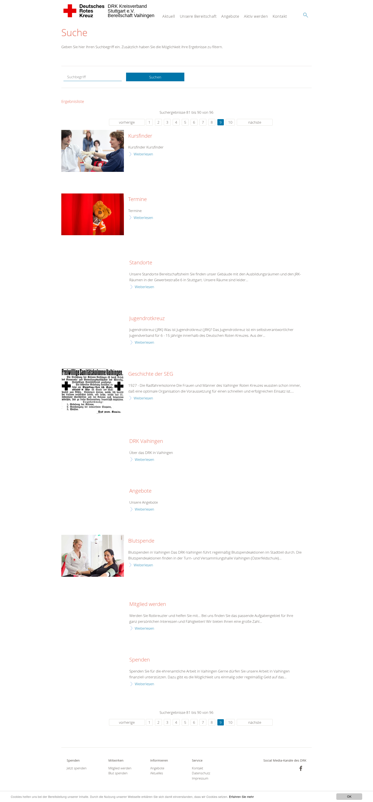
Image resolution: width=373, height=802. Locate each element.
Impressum (200, 778)
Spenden (139, 660)
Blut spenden (118, 773)
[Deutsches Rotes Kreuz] (84, 11)
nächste (254, 122)
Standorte (140, 262)
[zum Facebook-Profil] (300, 768)
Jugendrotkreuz (147, 318)
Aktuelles (156, 773)
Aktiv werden (256, 16)
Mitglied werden (147, 604)
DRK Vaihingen (146, 441)
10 (230, 122)
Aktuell (168, 16)
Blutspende (141, 541)
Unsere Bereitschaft (198, 16)
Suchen (155, 77)
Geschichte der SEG (150, 374)
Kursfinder (140, 136)
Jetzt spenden (77, 768)
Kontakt (280, 16)
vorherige (127, 122)
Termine (137, 199)
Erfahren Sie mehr (241, 796)
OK (349, 796)
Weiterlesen (143, 154)
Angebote (230, 16)
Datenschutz (201, 773)
